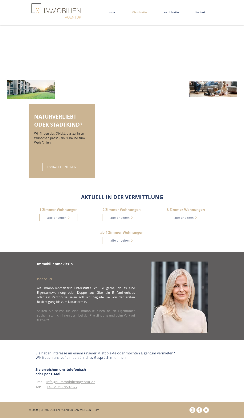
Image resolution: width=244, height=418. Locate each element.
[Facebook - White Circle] (199, 410)
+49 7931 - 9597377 (62, 387)
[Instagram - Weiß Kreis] (192, 410)
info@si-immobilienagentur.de (70, 382)
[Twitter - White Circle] (206, 410)
